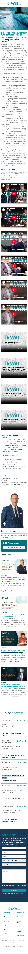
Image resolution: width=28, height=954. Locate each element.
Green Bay (20, 917)
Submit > (14, 890)
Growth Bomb (7, 455)
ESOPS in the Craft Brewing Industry (13, 466)
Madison (19, 927)
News (5, 925)
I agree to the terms (9, 885)
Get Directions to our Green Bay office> (13, 734)
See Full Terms (21, 885)
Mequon (19, 931)
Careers (6, 933)
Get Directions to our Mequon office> (13, 799)
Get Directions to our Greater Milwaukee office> (13, 756)
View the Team (14, 547)
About (5, 929)
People (6, 917)
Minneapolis (20, 935)
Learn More (11, 537)
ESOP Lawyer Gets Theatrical (12, 445)
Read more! (8, 591)
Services (6, 921)
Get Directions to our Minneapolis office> (10, 820)
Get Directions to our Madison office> (13, 777)
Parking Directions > (9, 780)
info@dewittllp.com (19, 484)
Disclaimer (4, 940)
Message (14, 868)
